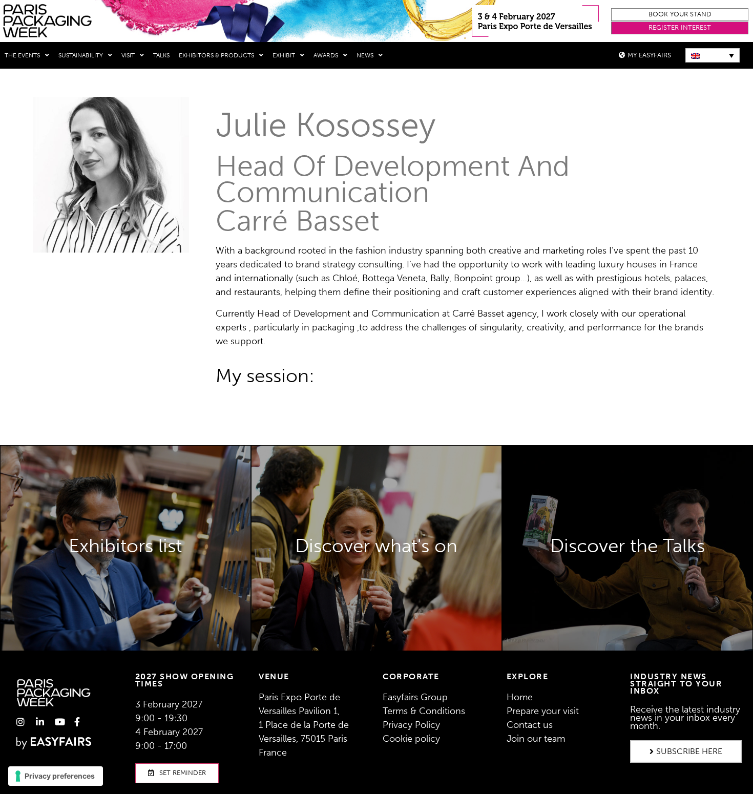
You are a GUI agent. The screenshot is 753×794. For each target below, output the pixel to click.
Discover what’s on (376, 590)
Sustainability (80, 55)
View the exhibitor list (125, 568)
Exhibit (284, 55)
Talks (161, 55)
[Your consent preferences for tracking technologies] (55, 776)
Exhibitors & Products (216, 55)
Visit (128, 55)
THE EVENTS (22, 55)
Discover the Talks (627, 575)
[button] (679, 14)
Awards (325, 55)
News (365, 55)
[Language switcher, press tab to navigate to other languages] (712, 55)
